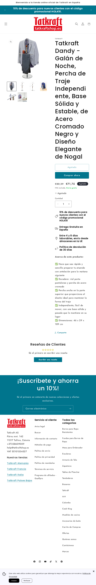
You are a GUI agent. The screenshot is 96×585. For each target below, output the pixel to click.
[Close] (93, 571)
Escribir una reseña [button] (48, 359)
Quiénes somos (69, 539)
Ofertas (65, 533)
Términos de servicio (44, 469)
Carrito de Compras (71, 527)
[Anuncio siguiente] (91, 10)
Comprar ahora (72, 175)
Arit (64, 496)
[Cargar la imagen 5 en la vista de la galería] (11, 97)
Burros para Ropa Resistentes (70, 430)
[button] (6, 24)
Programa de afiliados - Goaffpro (45, 477)
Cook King (67, 508)
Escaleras (66, 453)
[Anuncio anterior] (4, 10)
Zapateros (66, 466)
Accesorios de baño (71, 520)
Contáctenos (68, 545)
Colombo (66, 502)
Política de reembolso (45, 463)
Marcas (65, 551)
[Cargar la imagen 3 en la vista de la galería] (32, 86)
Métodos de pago (43, 444)
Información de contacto (46, 438)
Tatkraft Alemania (18, 463)
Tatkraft (65, 490)
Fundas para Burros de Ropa (72, 440)
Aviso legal (40, 426)
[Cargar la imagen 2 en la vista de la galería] (22, 86)
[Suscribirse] (70, 408)
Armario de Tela (69, 459)
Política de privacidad (45, 456)
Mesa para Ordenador (72, 447)
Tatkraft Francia (16, 469)
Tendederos (67, 478)
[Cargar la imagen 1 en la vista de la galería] (11, 86)
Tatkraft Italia (15, 474)
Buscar (38, 432)
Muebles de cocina (71, 514)
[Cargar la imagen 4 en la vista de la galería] (43, 86)
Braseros (66, 484)
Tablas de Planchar (70, 472)
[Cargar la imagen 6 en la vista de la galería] (22, 97)
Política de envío (42, 450)
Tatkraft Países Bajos (19, 480)
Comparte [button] (61, 332)
